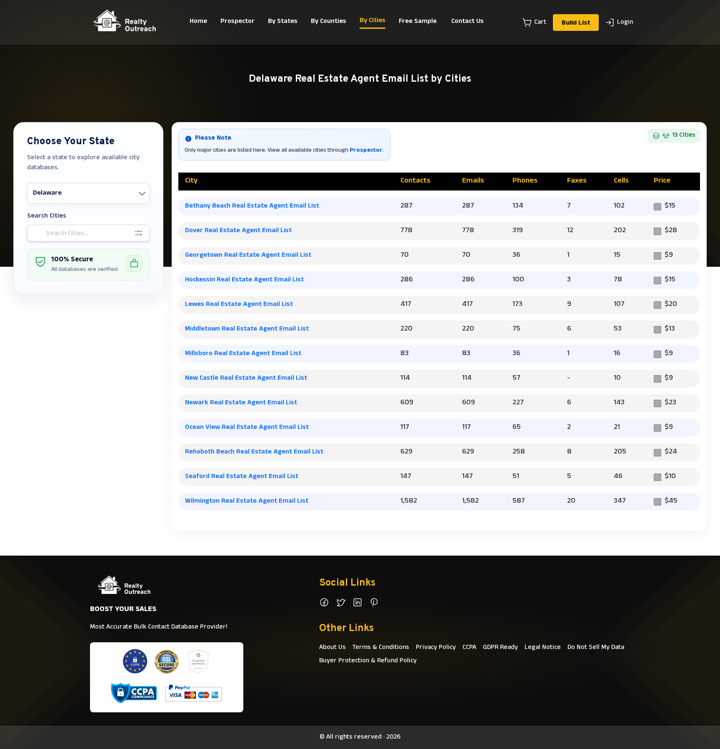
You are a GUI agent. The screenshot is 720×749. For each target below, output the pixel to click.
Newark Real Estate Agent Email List (241, 403)
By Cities (372, 20)
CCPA (469, 647)
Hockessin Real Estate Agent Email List (244, 280)
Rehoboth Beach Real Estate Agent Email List (254, 452)
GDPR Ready (500, 647)
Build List (576, 23)
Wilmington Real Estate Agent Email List (246, 501)
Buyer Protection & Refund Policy (368, 661)
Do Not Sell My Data (596, 647)
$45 (671, 501)
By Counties (328, 21)
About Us (332, 647)
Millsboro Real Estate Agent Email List (243, 353)
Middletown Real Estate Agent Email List (247, 329)
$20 (671, 305)
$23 (670, 403)
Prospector (237, 21)
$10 (670, 477)
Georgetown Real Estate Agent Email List (248, 255)
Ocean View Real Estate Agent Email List (247, 427)
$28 (671, 231)
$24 (671, 452)
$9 (669, 255)
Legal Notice (543, 647)
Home (198, 21)
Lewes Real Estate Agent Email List (239, 304)
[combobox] (34, 193)
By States (283, 21)
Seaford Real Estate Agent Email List (241, 476)
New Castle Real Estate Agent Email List (246, 378)
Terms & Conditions (380, 647)
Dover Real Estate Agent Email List (238, 230)
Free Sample (418, 21)
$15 (670, 206)
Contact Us (467, 21)
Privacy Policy (436, 647)
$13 (670, 329)
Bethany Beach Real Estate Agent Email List (252, 206)
